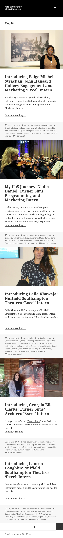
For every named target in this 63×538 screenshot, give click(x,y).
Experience (9, 243)
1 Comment (20, 136)
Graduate (14, 348)
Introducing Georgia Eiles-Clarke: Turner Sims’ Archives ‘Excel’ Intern (30, 409)
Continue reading (15, 115)
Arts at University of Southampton (38, 125)
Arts (47, 130)
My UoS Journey (30, 243)
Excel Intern (36, 133)
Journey (35, 348)
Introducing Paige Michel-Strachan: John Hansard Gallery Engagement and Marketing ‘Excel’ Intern (30, 83)
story (28, 351)
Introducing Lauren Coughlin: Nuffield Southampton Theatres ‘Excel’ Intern (27, 470)
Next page (59, 526)
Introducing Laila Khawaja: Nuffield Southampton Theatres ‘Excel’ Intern (31, 298)
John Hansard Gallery (13, 130)
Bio (28, 133)
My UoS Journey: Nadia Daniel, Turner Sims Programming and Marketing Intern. (27, 193)
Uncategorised (30, 514)
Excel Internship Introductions (33, 128)
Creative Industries (12, 128)
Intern (7, 450)
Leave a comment (48, 243)
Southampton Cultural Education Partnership (34, 317)
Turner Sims (21, 214)
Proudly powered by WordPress (18, 534)
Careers (34, 346)
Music (41, 238)
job (30, 348)
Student (38, 130)
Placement (9, 351)
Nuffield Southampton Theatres (17, 343)
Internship (50, 128)
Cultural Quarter (44, 346)
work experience (38, 351)
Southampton (28, 130)
